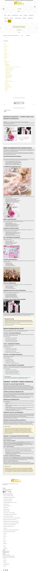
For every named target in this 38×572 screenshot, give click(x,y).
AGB (4, 538)
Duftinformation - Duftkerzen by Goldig (8, 526)
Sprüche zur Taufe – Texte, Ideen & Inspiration (9, 512)
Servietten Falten (5, 507)
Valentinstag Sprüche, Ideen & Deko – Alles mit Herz (10, 514)
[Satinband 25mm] (12, 274)
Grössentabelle (5, 548)
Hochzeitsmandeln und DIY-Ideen (7, 500)
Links (4, 545)
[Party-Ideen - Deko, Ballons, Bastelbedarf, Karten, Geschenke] (19, 3)
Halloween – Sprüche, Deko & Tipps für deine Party (9, 519)
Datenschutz (5, 533)
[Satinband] (17, 134)
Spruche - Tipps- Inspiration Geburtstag (8, 495)
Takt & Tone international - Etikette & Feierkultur (9, 524)
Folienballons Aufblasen (6, 509)
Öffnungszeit (5, 543)
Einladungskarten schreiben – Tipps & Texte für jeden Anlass (11, 521)
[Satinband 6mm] (12, 210)
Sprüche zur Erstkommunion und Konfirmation (9, 531)
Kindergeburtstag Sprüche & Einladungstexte (9, 497)
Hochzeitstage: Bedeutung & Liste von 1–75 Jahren (10, 502)
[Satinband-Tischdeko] (17, 181)
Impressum (4, 536)
